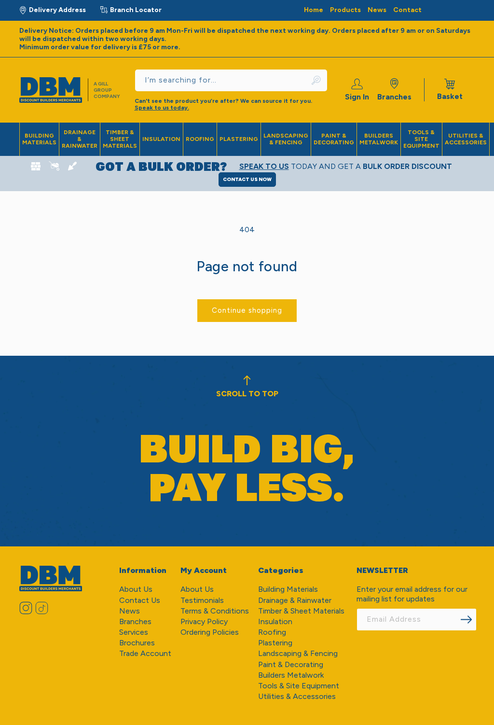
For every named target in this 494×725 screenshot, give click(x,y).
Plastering (239, 139)
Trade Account (145, 653)
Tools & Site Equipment (421, 139)
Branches (394, 96)
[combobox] (231, 80)
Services (133, 632)
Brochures (137, 642)
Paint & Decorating (334, 139)
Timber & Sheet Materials (120, 139)
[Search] (317, 80)
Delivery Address (57, 10)
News (377, 10)
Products (345, 10)
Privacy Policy (204, 621)
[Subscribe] (466, 619)
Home (313, 10)
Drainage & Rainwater (79, 139)
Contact (407, 10)
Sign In (357, 96)
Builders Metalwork (378, 139)
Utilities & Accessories (466, 139)
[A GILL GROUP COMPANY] (55, 90)
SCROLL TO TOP (247, 393)
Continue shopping (247, 310)
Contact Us (139, 600)
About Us (135, 589)
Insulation (161, 139)
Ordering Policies (209, 632)
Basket (450, 90)
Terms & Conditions (214, 610)
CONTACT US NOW (247, 179)
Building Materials (39, 139)
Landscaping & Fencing (285, 139)
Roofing (200, 139)
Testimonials (202, 600)
